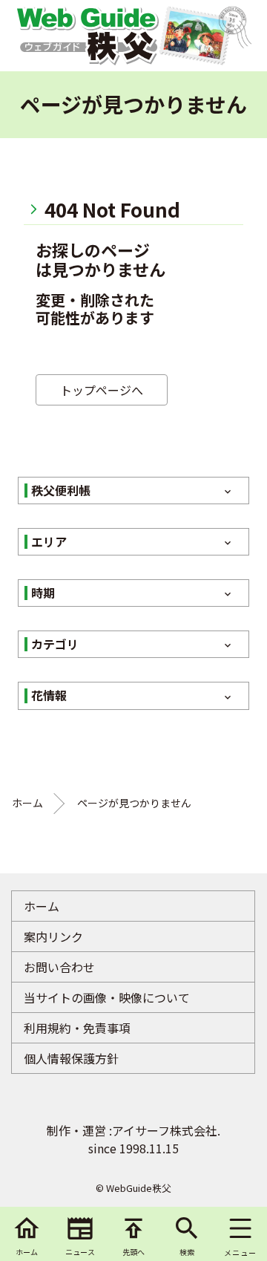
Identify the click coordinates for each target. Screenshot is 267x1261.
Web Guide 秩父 (87, 35)
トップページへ (101, 390)
